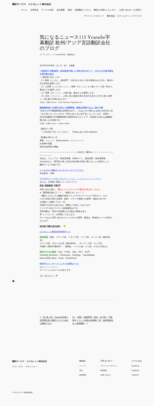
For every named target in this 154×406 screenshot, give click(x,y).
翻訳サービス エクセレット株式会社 (31, 4)
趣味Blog (71, 54)
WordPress (28, 392)
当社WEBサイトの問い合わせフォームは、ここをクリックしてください (71, 178)
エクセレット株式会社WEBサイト (55, 231)
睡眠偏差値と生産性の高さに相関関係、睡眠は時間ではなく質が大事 (71, 107)
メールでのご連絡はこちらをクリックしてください (62, 170)
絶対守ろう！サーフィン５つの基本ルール (59, 263)
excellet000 (60, 54)
